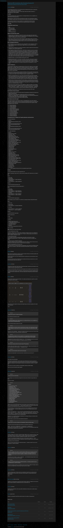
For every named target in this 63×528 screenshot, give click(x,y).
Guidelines (15, 524)
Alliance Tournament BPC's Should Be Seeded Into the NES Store (18, 510)
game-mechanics (17, 515)
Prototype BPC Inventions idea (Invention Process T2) (21, 3)
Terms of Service (20, 524)
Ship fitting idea (10, 514)
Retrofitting (9, 507)
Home (8, 524)
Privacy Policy (25, 524)
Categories (11, 524)
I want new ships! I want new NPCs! (13, 517)
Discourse (12, 526)
